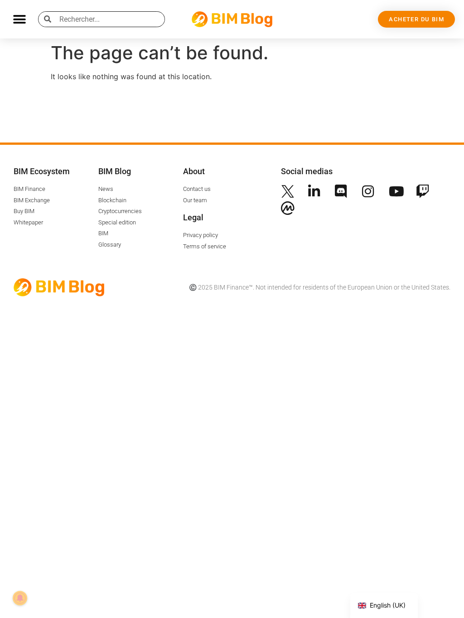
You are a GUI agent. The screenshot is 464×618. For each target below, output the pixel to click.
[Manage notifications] (20, 598)
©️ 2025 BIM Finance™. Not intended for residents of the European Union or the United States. (319, 287)
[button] (19, 19)
